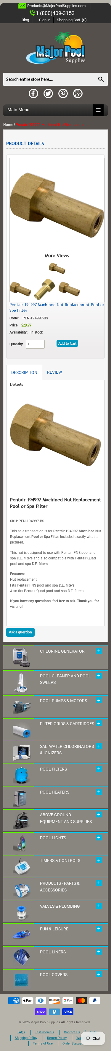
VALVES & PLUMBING (60, 906)
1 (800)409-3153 (55, 13)
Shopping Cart (72, 20)
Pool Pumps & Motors (63, 700)
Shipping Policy (26, 1038)
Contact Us (72, 1032)
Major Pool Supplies (45, 1022)
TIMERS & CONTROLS (60, 860)
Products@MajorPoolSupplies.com (56, 6)
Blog (25, 20)
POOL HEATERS (54, 792)
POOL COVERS (53, 974)
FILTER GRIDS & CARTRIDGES (67, 723)
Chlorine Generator (62, 651)
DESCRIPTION (24, 372)
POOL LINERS (53, 952)
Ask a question (20, 632)
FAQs (21, 1032)
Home (8, 125)
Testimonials (44, 1032)
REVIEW (54, 372)
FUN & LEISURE (54, 929)
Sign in (44, 20)
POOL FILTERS (53, 769)
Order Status (71, 1043)
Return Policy (57, 1038)
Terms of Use (43, 1043)
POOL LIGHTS (53, 837)
